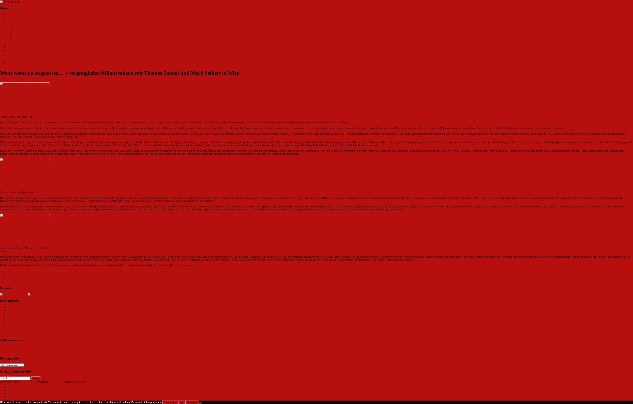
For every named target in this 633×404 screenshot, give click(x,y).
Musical (397, 349)
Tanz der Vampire (559, 348)
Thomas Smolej (154, 80)
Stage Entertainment (532, 349)
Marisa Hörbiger (68, 80)
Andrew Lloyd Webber (56, 348)
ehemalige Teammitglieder (27, 59)
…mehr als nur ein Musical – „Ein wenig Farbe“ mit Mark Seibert (41, 307)
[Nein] (200, 403)
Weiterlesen (192, 402)
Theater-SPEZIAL (23, 38)
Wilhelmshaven (14, 352)
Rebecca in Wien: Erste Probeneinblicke (27, 319)
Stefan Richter (20, 56)
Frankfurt (209, 348)
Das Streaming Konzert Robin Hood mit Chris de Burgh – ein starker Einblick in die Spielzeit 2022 (58, 333)
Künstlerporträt (21, 32)
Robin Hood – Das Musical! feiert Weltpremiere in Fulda (36, 325)
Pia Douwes (440, 348)
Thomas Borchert (579, 348)
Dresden (174, 349)
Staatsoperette (517, 349)
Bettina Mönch (95, 349)
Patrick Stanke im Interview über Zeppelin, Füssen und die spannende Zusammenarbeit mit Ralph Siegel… (62, 322)
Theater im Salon (119, 80)
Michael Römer (101, 80)
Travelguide (13, 44)
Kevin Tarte (282, 348)
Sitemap (11, 387)
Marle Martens (369, 349)
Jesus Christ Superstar (266, 349)
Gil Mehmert (220, 349)
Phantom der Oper (425, 349)
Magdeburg (332, 349)
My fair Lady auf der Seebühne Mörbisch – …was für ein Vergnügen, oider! (46, 310)
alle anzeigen (20, 41)
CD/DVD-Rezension (24, 35)
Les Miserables (306, 349)
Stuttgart (545, 349)
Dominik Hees (162, 349)
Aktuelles (11, 17)
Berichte (17, 23)
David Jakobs (117, 349)
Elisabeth (181, 349)
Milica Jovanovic (384, 348)
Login (10, 396)
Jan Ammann (246, 348)
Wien (166, 80)
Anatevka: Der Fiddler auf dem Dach (26, 327)
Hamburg (231, 349)
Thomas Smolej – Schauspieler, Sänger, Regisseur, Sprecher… (39, 313)
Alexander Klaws (21, 348)
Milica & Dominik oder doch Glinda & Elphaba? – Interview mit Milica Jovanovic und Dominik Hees (61, 276)
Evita (188, 349)
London (320, 348)
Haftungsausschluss (17, 393)
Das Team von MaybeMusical (22, 50)
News (16, 20)
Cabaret (106, 348)
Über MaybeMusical (17, 47)
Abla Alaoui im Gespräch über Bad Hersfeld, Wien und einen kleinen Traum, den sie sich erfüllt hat (58, 330)
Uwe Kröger (611, 349)
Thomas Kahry (137, 80)
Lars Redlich (294, 349)
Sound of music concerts (501, 349)
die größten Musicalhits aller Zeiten (139, 349)
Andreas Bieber (37, 349)
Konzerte (18, 29)
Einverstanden (170, 402)
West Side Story (624, 348)
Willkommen (13, 14)
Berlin (83, 348)
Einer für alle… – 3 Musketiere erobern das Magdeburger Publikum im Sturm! (49, 279)
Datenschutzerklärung (18, 390)
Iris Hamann (19, 53)
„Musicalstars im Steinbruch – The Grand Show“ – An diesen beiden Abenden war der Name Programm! (61, 316)
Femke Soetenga (197, 349)
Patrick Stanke (408, 348)
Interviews (18, 26)
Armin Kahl (73, 349)
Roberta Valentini (459, 348)
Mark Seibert (85, 80)
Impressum (12, 62)
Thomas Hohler (597, 348)
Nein (182, 402)
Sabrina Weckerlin (481, 348)
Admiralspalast (6, 349)
